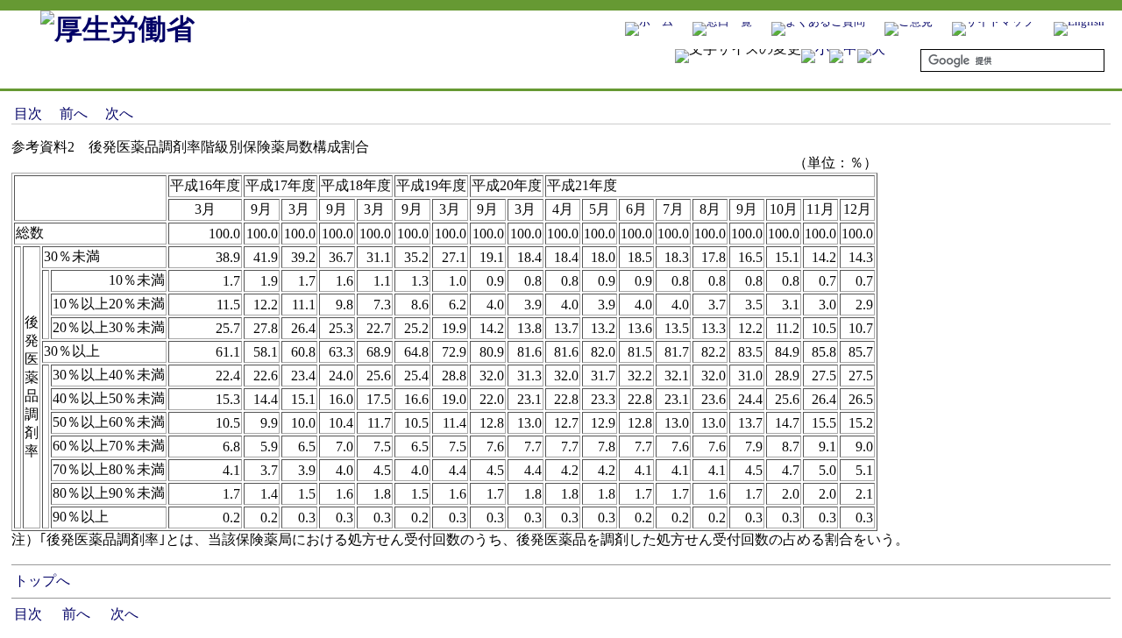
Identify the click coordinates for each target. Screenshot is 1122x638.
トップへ (42, 580)
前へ (74, 113)
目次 (28, 113)
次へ (119, 113)
